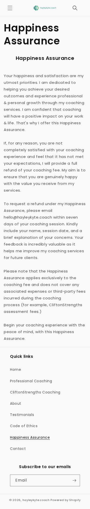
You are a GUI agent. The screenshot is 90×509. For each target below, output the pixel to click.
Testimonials (22, 414)
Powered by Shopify (65, 500)
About (15, 403)
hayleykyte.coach (36, 500)
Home (15, 369)
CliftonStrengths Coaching (35, 392)
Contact (18, 448)
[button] (10, 7)
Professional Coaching (31, 381)
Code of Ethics (24, 425)
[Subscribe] (74, 480)
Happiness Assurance (30, 437)
